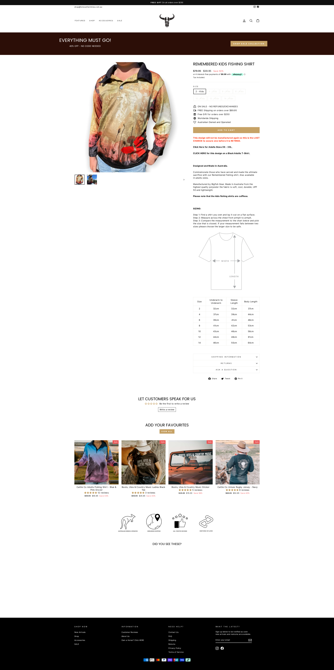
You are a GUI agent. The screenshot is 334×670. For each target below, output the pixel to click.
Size (196, 86)
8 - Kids (239, 91)
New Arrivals (80, 632)
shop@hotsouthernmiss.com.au (88, 7)
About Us (125, 636)
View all (167, 431)
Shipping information (226, 357)
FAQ (170, 636)
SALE (119, 21)
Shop (76, 636)
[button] (91, 492)
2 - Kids (200, 91)
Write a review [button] (167, 409)
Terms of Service (176, 652)
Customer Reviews (129, 632)
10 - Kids (200, 98)
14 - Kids (228, 98)
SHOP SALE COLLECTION (249, 44)
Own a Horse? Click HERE (132, 640)
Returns (226, 363)
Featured (80, 21)
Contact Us (173, 632)
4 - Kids (213, 91)
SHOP (92, 21)
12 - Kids (214, 98)
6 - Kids (226, 91)
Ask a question (226, 370)
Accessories (106, 21)
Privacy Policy (174, 648)
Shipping (172, 640)
